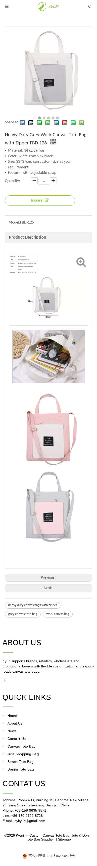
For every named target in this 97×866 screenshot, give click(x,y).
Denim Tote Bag (20, 769)
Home (12, 716)
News (11, 731)
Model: (14, 223)
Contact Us (16, 739)
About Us (15, 723)
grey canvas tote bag (22, 614)
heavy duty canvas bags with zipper (32, 605)
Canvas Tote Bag (21, 746)
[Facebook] (6, 681)
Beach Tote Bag (20, 762)
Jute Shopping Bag (23, 754)
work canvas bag (57, 614)
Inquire (37, 201)
